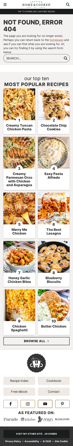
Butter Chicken (53, 326)
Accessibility (32, 441)
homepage (56, 40)
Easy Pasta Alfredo (53, 176)
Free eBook (19, 391)
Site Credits (61, 441)
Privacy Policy (13, 441)
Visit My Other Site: (36, 433)
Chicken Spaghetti (19, 328)
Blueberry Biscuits (53, 280)
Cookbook (53, 381)
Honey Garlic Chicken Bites (19, 280)
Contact (54, 391)
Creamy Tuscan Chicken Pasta (19, 127)
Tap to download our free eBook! (36, 11)
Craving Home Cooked (36, 4)
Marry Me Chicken (19, 231)
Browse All (34, 341)
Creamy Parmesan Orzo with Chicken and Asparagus (19, 179)
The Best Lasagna (53, 231)
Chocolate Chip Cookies (54, 127)
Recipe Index (19, 381)
